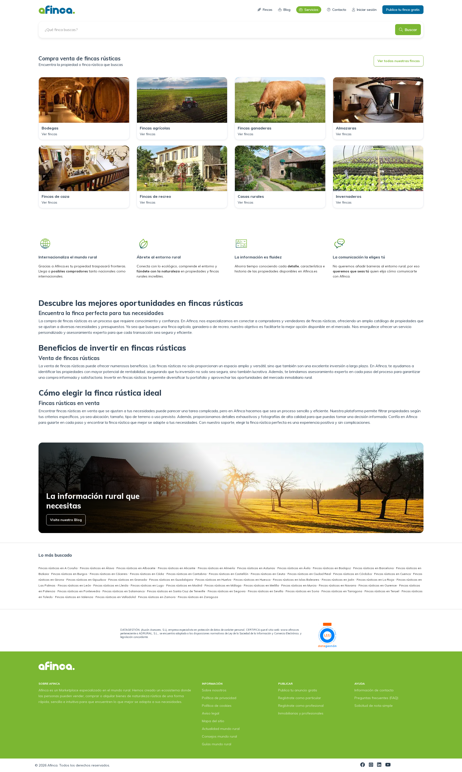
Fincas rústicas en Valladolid (116, 597)
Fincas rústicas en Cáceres (109, 574)
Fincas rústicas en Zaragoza (198, 597)
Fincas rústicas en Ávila (294, 568)
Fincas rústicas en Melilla (262, 585)
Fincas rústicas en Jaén (338, 579)
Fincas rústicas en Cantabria (187, 574)
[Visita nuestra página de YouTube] (388, 765)
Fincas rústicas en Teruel (382, 591)
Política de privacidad (219, 698)
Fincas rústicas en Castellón (229, 574)
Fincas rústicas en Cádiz (147, 574)
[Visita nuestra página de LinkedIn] (379, 765)
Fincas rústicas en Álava (97, 568)
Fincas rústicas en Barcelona (373, 568)
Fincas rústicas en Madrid (184, 585)
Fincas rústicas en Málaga (223, 585)
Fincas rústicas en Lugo (148, 585)
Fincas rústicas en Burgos (69, 574)
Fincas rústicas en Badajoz (332, 568)
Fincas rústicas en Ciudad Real (310, 574)
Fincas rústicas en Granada (128, 579)
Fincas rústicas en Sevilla (266, 591)
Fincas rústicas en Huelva (213, 579)
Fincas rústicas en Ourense (378, 585)
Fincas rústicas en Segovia (227, 591)
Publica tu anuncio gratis (297, 690)
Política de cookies (216, 705)
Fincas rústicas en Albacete (136, 568)
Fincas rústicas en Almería (217, 568)
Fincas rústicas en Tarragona (342, 591)
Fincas (267, 9)
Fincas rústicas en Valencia (74, 597)
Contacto (339, 9)
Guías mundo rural (216, 744)
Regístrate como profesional (301, 705)
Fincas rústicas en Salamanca (124, 591)
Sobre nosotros (214, 690)
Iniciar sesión (367, 9)
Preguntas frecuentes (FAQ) (376, 698)
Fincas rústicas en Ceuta (268, 574)
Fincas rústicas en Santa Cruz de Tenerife (176, 591)
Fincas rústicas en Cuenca (392, 574)
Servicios (311, 9)
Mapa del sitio (213, 721)
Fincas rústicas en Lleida (111, 585)
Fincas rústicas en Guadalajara (171, 579)
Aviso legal (210, 713)
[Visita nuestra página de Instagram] (371, 765)
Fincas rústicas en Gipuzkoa (86, 579)
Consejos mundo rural (219, 736)
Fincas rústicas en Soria (303, 591)
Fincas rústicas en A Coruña (58, 568)
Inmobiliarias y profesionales (300, 713)
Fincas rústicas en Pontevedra (79, 591)
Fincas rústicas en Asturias (256, 568)
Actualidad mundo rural (221, 729)
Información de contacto (374, 690)
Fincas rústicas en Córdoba (352, 574)
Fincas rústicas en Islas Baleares (296, 579)
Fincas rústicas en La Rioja (376, 579)
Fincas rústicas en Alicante (177, 568)
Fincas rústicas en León (75, 585)
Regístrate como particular (299, 698)
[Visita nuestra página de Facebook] (362, 765)
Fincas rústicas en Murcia (299, 585)
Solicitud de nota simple (373, 705)
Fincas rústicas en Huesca (252, 579)
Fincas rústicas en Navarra (338, 585)
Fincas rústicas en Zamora (157, 597)
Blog (286, 9)
